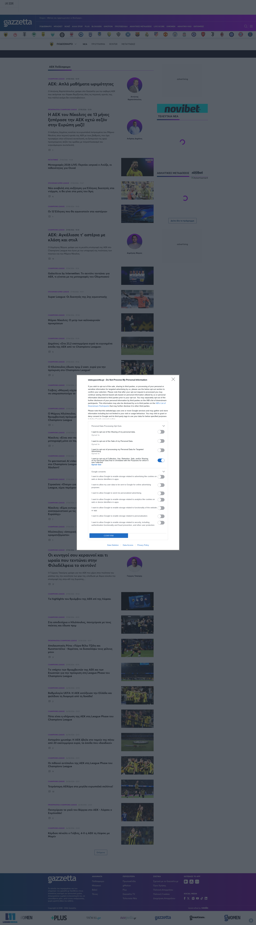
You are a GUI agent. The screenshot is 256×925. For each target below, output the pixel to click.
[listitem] (128, 426)
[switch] (161, 432)
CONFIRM (109, 536)
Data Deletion (113, 545)
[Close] (174, 380)
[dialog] (128, 462)
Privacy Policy (143, 545)
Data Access (128, 545)
